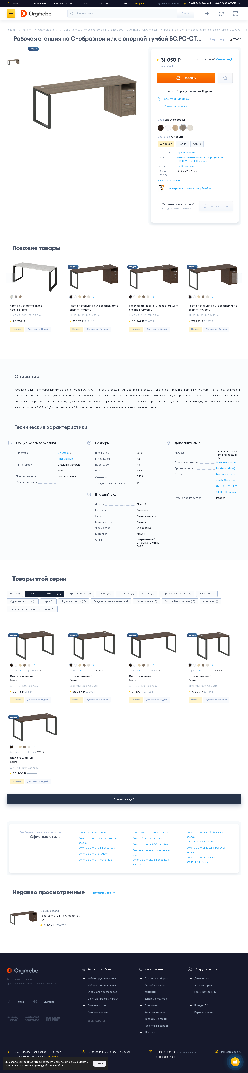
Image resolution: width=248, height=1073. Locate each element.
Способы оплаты (155, 985)
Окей (100, 1063)
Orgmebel (23, 971)
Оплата (87, 3)
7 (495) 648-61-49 (165, 1052)
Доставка (104, 3)
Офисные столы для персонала (96, 847)
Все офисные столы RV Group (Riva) (190, 188)
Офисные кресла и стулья (103, 998)
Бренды (201, 1005)
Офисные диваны (98, 1012)
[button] (11, 278)
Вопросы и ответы (156, 1018)
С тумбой (63, 452)
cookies (28, 1061)
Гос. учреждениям (205, 991)
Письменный (65, 458)
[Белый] (168, 127)
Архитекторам (203, 985)
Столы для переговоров (102, 991)
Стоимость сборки (175, 106)
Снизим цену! (224, 59)
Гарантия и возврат (156, 1025)
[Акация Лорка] (175, 127)
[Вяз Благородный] (183, 127)
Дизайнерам (201, 978)
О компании (39, 3)
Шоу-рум (150, 1032)
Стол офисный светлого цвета (150, 832)
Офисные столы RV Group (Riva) (150, 844)
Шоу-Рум (140, 3)
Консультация (219, 206)
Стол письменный (21, 678)
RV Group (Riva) (186, 166)
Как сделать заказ (64, 3)
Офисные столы (186, 152)
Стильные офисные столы (201, 841)
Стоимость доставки (176, 98)
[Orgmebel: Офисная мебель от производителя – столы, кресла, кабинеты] (36, 13)
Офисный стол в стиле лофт (148, 838)
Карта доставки (204, 1012)
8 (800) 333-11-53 (165, 1057)
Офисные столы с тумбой (93, 853)
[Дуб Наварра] (190, 127)
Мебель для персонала (102, 985)
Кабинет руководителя (102, 978)
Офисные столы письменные (95, 859)
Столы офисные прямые (92, 832)
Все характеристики (169, 180)
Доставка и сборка (156, 978)
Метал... (21, 670)
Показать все (102, 892)
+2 (93, 296)
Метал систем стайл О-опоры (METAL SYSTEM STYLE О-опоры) (200, 159)
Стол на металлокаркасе (26, 307)
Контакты (122, 3)
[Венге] (160, 127)
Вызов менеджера (156, 998)
